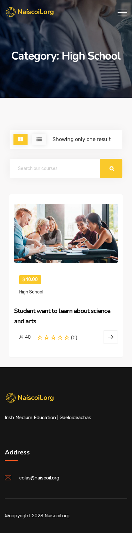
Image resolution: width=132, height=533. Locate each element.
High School (31, 292)
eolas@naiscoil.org (39, 478)
